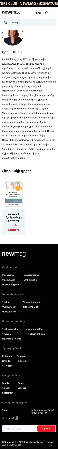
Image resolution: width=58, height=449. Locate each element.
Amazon (6, 387)
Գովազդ (6, 333)
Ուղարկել (46, 428)
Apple (21, 382)
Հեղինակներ (30, 279)
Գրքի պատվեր (10, 328)
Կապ (5, 410)
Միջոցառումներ (34, 328)
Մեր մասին (8, 274)
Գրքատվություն (31, 301)
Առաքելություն (31, 274)
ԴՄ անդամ (8, 418)
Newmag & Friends (11, 338)
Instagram (7, 355)
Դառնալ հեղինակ (35, 333)
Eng (38, 12)
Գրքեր (5, 301)
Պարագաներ (9, 311)
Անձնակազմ (8, 279)
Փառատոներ (9, 306)
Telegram (22, 360)
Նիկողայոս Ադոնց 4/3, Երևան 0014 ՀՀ (43, 411)
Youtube (21, 355)
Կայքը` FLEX (50, 443)
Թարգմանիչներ (10, 284)
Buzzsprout (7, 392)
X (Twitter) (7, 365)
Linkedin (6, 360)
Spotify (5, 382)
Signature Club (30, 306)
